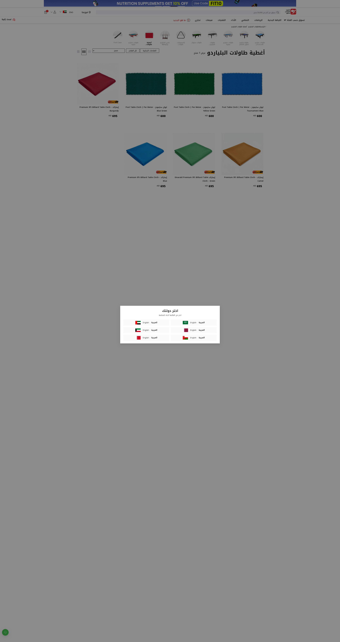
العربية (154, 322)
